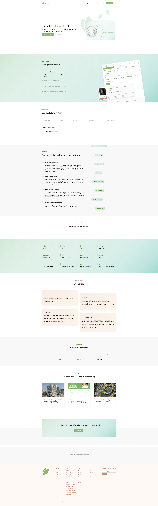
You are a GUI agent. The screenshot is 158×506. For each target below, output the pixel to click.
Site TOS (96, 501)
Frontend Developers (70, 472)
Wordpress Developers (71, 492)
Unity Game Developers (71, 490)
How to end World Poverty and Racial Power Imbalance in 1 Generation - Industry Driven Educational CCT (52, 401)
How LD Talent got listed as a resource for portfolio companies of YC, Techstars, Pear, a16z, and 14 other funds (79, 401)
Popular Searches (81, 472)
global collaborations (67, 300)
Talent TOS (107, 501)
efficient (105, 303)
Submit (104, 474)
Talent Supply (81, 476)
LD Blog (88, 324)
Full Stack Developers (70, 470)
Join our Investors (90, 3)
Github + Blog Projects (94, 476)
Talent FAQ (92, 472)
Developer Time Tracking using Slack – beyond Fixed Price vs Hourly (104, 400)
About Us (72, 3)
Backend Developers (70, 474)
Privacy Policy (113, 501)
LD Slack (84, 3)
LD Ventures (80, 478)
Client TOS (101, 501)
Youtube (56, 478)
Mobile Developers (70, 476)
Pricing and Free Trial (65, 3)
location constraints (103, 301)
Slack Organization (58, 472)
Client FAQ (92, 470)
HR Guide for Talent (94, 474)
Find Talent (109, 3)
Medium (56, 476)
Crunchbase (57, 474)
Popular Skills (81, 474)
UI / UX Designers (69, 478)
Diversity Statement (58, 483)
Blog (80, 3)
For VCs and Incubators (59, 470)
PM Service (68, 494)
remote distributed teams (49, 298)
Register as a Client (48, 34)
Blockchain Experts (70, 486)
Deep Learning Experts (70, 484)
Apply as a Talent (100, 3)
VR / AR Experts (69, 488)
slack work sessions (67, 318)
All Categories (81, 470)
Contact (76, 3)
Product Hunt (57, 480)
